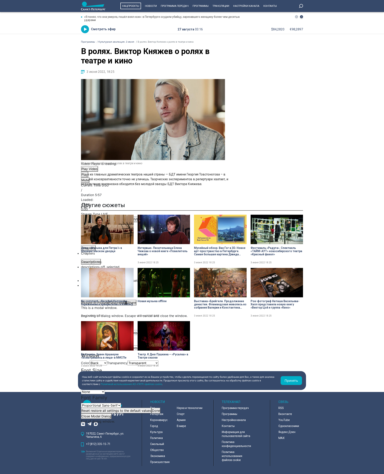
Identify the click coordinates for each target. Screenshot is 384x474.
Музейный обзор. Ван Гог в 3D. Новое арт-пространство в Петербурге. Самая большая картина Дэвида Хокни (219, 251)
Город (154, 426)
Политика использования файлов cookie (232, 456)
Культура (156, 432)
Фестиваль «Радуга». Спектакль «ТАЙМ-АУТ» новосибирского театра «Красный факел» (276, 251)
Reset (116, 411)
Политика (156, 438)
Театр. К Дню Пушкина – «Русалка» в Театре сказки (163, 356)
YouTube (284, 420)
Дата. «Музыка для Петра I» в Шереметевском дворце (101, 249)
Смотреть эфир (103, 29)
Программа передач (175, 5)
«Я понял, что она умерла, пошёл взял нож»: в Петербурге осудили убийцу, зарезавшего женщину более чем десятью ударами (162, 18)
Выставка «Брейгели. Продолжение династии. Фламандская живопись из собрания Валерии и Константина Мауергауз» (220, 304)
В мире (181, 426)
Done (156, 411)
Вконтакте (285, 414)
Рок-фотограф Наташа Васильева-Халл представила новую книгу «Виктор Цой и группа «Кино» (275, 304)
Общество (157, 450)
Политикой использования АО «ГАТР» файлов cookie (131, 384)
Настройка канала (234, 420)
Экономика (157, 456)
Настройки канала (246, 5)
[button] (301, 16)
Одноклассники (288, 426)
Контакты (270, 5)
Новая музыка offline (152, 301)
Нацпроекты (130, 5)
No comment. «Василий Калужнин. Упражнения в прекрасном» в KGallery (107, 303)
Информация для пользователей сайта (236, 434)
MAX (281, 438)
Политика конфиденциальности (236, 444)
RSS (281, 408)
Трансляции (221, 5)
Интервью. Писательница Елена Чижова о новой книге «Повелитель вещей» (162, 251)
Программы (201, 5)
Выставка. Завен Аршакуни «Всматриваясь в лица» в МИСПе (103, 356)
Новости (151, 5)
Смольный (157, 444)
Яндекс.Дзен (286, 432)
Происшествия (160, 462)
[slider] (153, 204)
